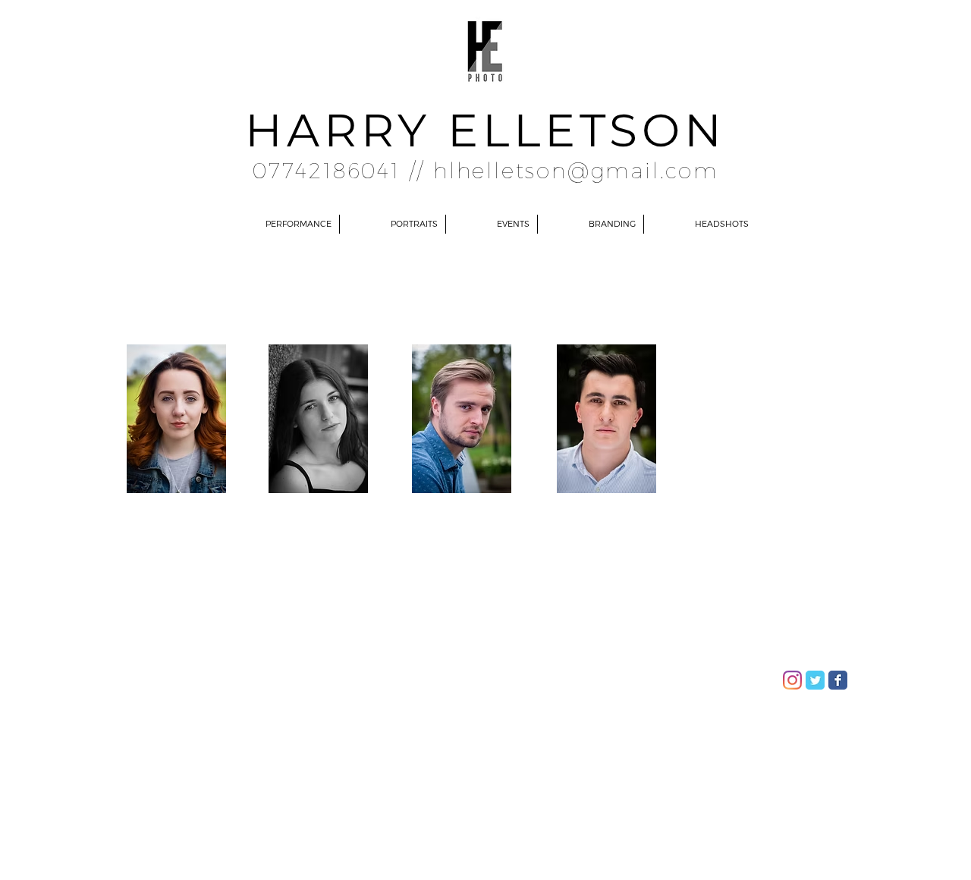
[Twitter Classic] (815, 680)
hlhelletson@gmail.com (575, 169)
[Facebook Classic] (837, 680)
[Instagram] (792, 680)
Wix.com (328, 675)
